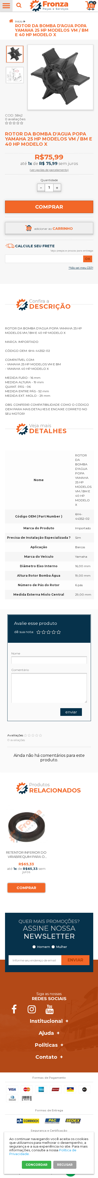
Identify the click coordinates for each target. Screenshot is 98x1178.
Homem (43, 947)
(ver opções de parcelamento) (49, 170)
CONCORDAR (36, 1165)
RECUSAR (65, 1165)
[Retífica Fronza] (49, 5)
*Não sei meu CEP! (81, 267)
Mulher (61, 947)
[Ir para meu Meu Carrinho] (90, 5)
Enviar (71, 712)
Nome (15, 653)
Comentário (20, 670)
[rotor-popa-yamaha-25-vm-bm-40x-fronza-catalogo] (14, 74)
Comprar (49, 207)
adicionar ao (53, 228)
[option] (14, 54)
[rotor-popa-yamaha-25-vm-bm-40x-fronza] (14, 54)
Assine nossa (49, 932)
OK (87, 259)
